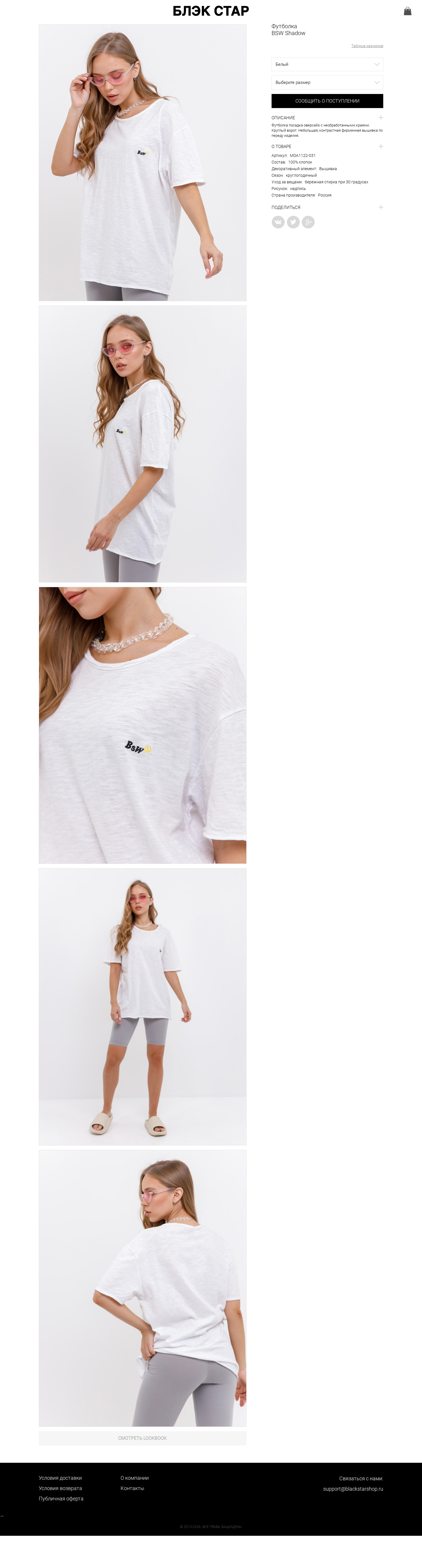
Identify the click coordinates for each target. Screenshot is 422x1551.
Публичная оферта (61, 1499)
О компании (135, 1478)
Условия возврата (60, 1488)
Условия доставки (60, 1478)
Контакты (132, 1488)
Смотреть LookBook (142, 1438)
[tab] (327, 118)
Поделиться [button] (286, 207)
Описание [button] (283, 117)
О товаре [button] (281, 146)
